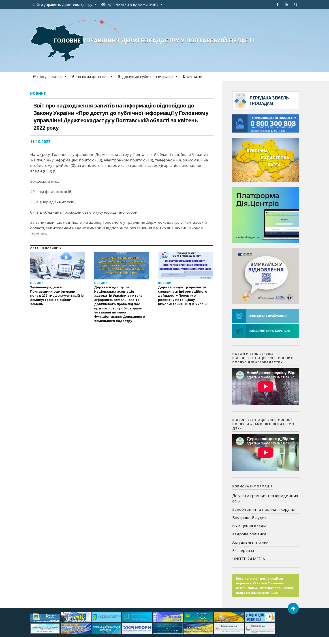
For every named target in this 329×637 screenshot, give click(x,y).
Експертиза (243, 550)
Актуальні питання (250, 542)
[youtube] (286, 4)
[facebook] (277, 4)
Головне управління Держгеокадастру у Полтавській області (154, 40)
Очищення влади (249, 525)
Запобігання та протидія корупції (264, 509)
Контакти (194, 76)
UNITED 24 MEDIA (248, 558)
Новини (38, 93)
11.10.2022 (40, 141)
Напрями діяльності (92, 76)
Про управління (49, 76)
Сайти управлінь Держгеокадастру (62, 4)
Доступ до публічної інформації (147, 76)
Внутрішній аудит (249, 517)
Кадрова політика (249, 533)
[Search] (295, 4)
